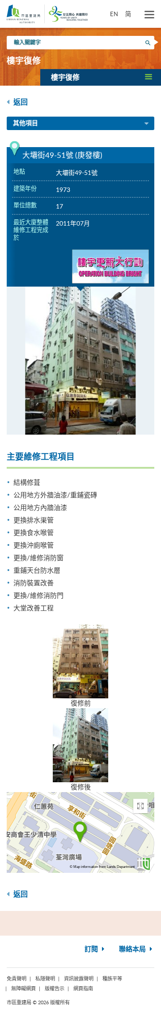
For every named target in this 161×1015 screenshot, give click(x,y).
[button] (100, 77)
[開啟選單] (149, 14)
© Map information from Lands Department (102, 867)
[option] (80, 361)
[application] (80, 832)
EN (114, 14)
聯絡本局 (133, 949)
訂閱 (92, 949)
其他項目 (25, 123)
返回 (20, 102)
